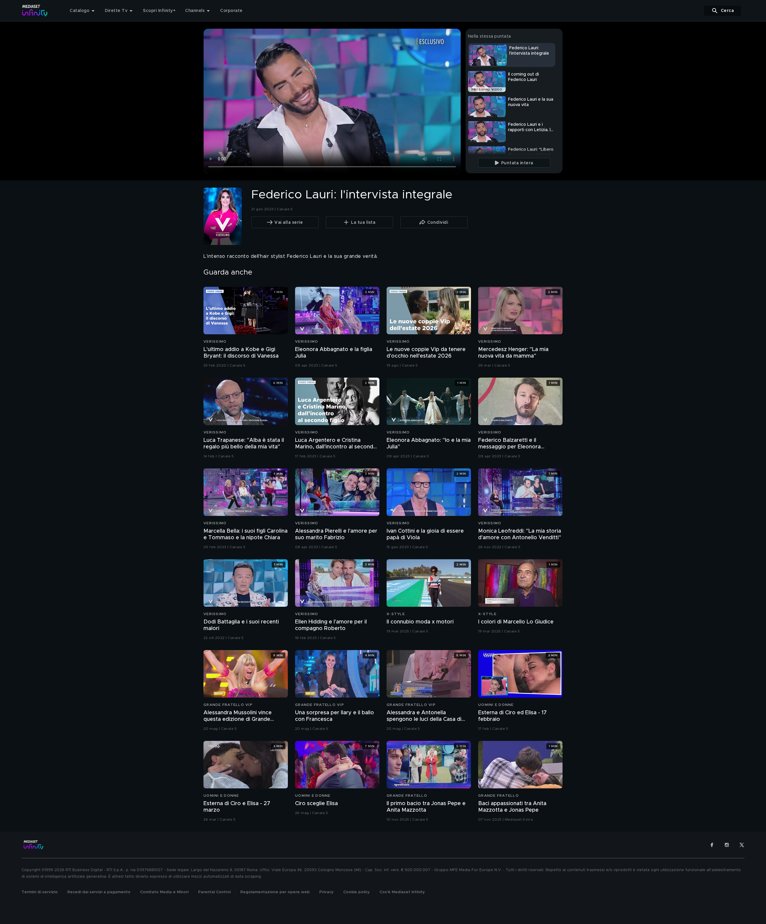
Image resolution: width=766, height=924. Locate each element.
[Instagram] (726, 845)
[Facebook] (712, 845)
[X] (741, 845)
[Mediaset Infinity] (35, 10)
